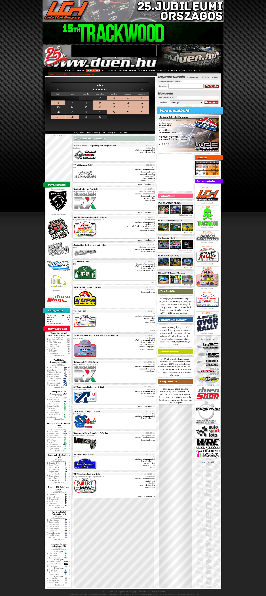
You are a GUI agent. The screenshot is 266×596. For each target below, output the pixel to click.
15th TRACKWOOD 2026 (169, 203)
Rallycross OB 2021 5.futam (85, 362)
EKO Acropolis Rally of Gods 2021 (88, 387)
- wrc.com (173, 140)
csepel (164, 330)
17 (114, 107)
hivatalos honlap (148, 172)
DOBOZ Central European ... (171, 220)
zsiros (175, 344)
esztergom (178, 301)
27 (58, 116)
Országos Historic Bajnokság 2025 (59, 545)
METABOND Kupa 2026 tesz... (171, 273)
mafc (170, 307)
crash (186, 327)
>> (141, 89)
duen (170, 302)
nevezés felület (149, 465)
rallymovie (179, 367)
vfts (171, 375)
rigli (188, 336)
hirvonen (167, 397)
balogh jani (167, 299)
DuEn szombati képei (185, 250)
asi (161, 298)
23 (217, 167)
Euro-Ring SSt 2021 (80, 414)
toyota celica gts (183, 341)
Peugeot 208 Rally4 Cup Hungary (58, 488)
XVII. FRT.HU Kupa (80, 290)
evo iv (181, 394)
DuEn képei (188, 232)
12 (141, 102)
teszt (173, 341)
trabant (181, 372)
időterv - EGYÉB (148, 180)
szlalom (186, 339)
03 (207, 172)
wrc (188, 313)
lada (185, 364)
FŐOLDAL (70, 70)
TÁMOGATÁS (194, 70)
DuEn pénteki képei (185, 215)
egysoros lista (74, 74)
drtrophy (171, 330)
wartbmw (177, 375)
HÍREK (81, 70)
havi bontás (53, 74)
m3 (189, 364)
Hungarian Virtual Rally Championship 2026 (58, 334)
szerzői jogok (133, 592)
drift (165, 301)
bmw (172, 359)
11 (127, 102)
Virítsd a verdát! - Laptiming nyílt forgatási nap (94, 145)
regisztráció (150, 224)
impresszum (123, 592)
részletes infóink (207, 203)
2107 (163, 359)
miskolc (176, 307)
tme (190, 400)
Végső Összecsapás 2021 (84, 165)
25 (127, 112)
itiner (180, 304)
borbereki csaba (182, 359)
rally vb (171, 336)
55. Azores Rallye (81, 261)
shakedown (163, 400)
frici (175, 333)
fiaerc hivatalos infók (146, 270)
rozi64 (164, 339)
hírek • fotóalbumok (146, 184)
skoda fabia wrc (167, 369)
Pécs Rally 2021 (80, 311)
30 (217, 169)
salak (170, 339)
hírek (152, 331)
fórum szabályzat (145, 592)
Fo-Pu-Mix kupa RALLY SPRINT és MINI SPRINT (95, 335)
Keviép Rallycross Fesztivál (85, 189)
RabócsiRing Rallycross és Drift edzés (89, 245)
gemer (180, 333)
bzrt (161, 364)
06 (217, 172)
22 (214, 167)
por (184, 397)
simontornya (178, 339)
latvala (179, 397)
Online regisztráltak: (54, 323)
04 (211, 172)
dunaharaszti (185, 330)
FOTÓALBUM (109, 70)
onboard (170, 366)
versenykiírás (149, 198)
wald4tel (183, 313)
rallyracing (181, 310)
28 (72, 116)
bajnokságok (62, 74)
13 (207, 165)
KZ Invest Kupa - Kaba (83, 454)
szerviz (180, 400)
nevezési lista (164, 130)
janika (181, 364)
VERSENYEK (93, 70)
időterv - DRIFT (148, 178)
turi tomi (176, 313)
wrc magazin (177, 403)
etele (170, 333)
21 (211, 167)
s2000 (163, 313)
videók (152, 282)
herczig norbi (172, 304)
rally (189, 397)
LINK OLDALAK (176, 70)
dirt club (151, 483)
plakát (152, 467)
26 (141, 112)
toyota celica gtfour (170, 372)
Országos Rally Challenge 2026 (58, 456)
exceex (187, 394)
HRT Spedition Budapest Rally (86, 474)
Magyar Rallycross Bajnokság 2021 (85, 192)
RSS (163, 592)
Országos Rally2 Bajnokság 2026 (59, 513)
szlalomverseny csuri (181, 391)
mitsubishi (162, 367)
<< (58, 89)
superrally (172, 400)
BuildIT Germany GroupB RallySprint (90, 217)
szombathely (165, 342)
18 (127, 107)
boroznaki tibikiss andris (182, 362)
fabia (190, 302)
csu (172, 389)
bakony (166, 388)
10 (114, 102)
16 (100, 107)
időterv (162, 128)
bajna (180, 327)
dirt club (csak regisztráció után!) (141, 226)
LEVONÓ (162, 70)
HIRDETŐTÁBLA (138, 70)
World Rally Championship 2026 (58, 361)
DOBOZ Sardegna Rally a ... (170, 255)
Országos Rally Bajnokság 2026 (58, 424)
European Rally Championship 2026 (58, 393)
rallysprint (180, 336)
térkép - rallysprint (147, 347)
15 (214, 165)
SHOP (152, 70)
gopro (171, 364)
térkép (152, 320)
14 (211, 165)
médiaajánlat (156, 592)
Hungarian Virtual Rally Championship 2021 (89, 220)
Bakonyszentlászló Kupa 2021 (84, 436)
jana (176, 364)
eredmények (150, 200)
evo (185, 301)
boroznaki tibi (178, 298)
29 (214, 169)
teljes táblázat (59, 356)
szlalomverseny (165, 392)
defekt (170, 394)
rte (188, 310)
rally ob (163, 336)
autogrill (173, 327)
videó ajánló (150, 176)
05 (214, 172)
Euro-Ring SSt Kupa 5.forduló (86, 411)
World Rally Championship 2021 (84, 389)
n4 (175, 310)
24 (114, 112)
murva (170, 310)
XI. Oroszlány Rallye (167, 238)
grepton (163, 304)
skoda (169, 313)
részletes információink (145, 150)
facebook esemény (147, 152)
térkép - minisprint (147, 349)
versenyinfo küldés (87, 74)
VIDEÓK (122, 70)
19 (141, 107)
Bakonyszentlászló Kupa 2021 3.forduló (90, 433)
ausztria (165, 327)
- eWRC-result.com (176, 137)
